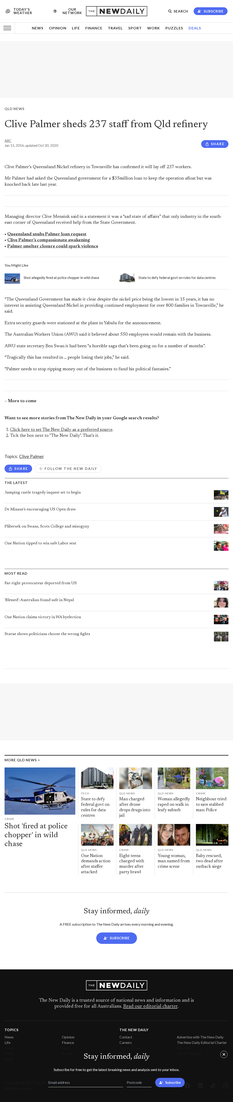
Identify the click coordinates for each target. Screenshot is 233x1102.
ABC (8, 141)
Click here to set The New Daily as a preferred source (61, 430)
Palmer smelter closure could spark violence (52, 246)
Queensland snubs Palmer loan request (46, 234)
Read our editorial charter (150, 1006)
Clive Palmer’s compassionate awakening (48, 240)
